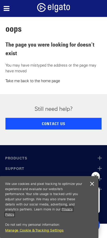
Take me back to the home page (32, 80)
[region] (49, 207)
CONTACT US (53, 123)
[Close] (92, 184)
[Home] (53, 10)
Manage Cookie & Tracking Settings (34, 230)
